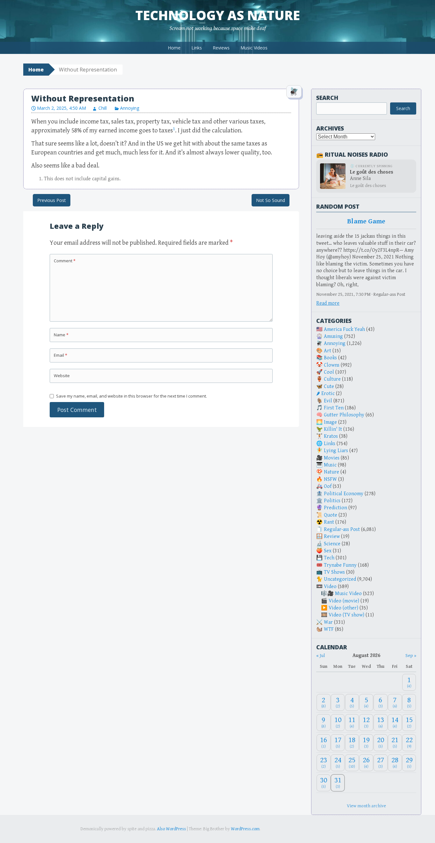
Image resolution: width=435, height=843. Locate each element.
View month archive (366, 806)
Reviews (221, 48)
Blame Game (366, 221)
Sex (328, 551)
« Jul (320, 655)
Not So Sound (270, 200)
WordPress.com (245, 829)
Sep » (410, 655)
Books (330, 358)
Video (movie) (344, 601)
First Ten (334, 408)
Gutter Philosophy (344, 415)
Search (327, 97)
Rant (329, 522)
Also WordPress (171, 829)
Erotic (328, 394)
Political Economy (343, 494)
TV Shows (334, 572)
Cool (329, 372)
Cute (329, 387)
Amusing (333, 336)
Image (330, 422)
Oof (328, 486)
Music (330, 465)
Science (332, 544)
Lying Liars (336, 451)
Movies (331, 458)
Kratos (331, 436)
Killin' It (333, 429)
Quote (330, 515)
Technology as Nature (217, 15)
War (328, 622)
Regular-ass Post (342, 529)
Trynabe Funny (340, 565)
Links (196, 48)
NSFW (330, 479)
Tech (329, 558)
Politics (332, 501)
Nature (331, 472)
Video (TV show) (346, 615)
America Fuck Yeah (344, 329)
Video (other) (343, 608)
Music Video (348, 594)
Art (327, 351)
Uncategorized (340, 579)
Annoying (129, 108)
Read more (327, 303)
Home (174, 48)
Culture (332, 379)
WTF (329, 629)
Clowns (331, 365)
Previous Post (51, 200)
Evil (328, 401)
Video (330, 587)
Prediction (335, 508)
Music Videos (253, 48)
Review (332, 536)
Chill (102, 108)
